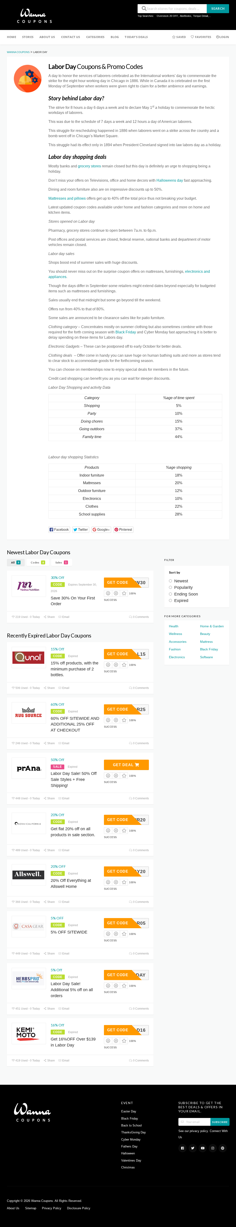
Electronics (177, 657)
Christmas (128, 1167)
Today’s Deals (136, 37)
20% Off (57, 814)
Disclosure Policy (78, 1208)
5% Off (56, 970)
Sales (61, 562)
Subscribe (220, 1121)
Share (51, 617)
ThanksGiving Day (133, 1132)
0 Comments (140, 617)
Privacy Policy (51, 1208)
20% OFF (58, 866)
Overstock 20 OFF (167, 16)
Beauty (205, 634)
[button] (59, 530)
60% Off (57, 704)
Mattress (206, 641)
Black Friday (125, 332)
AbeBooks (185, 16)
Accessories (177, 641)
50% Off (57, 759)
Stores (27, 37)
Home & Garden (212, 626)
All (15, 562)
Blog (115, 37)
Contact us (70, 37)
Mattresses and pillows (67, 198)
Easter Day (128, 1111)
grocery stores (89, 166)
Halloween (128, 1153)
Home (11, 37)
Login (224, 37)
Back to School (131, 1125)
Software (206, 657)
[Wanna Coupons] (33, 15)
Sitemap (30, 1208)
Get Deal (124, 765)
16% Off (57, 1025)
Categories (95, 37)
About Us (47, 37)
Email (65, 617)
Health (173, 626)
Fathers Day (129, 1146)
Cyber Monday (131, 1139)
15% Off (57, 649)
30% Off (57, 577)
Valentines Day (131, 1160)
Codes (37, 562)
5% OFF (57, 918)
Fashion (175, 649)
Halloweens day (169, 180)
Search (218, 8)
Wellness (175, 634)
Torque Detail (200, 16)
